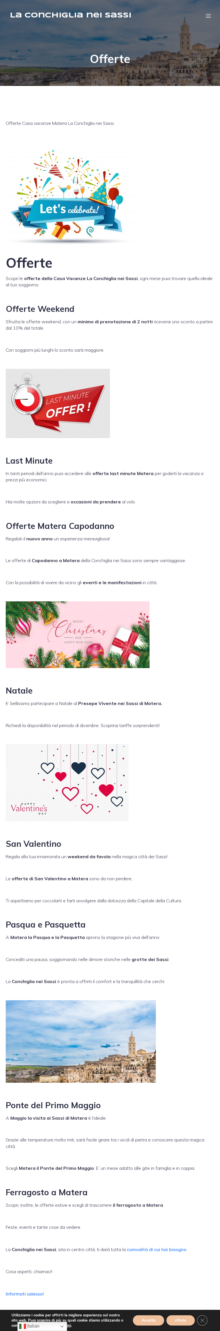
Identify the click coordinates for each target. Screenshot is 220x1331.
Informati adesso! (25, 1294)
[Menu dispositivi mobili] (208, 16)
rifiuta (180, 1320)
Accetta (149, 1320)
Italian (33, 1326)
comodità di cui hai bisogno (156, 1249)
